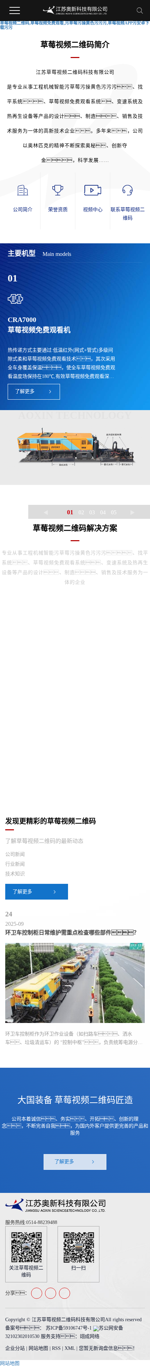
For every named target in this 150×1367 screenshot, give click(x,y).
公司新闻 (15, 854)
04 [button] (103, 512)
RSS (56, 1348)
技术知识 (15, 873)
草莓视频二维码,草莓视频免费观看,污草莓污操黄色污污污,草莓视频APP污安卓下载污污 (74, 25)
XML (70, 1348)
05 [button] (114, 512)
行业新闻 (15, 864)
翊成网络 (89, 1336)
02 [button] (81, 512)
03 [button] (92, 512)
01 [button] (70, 512)
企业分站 (15, 1348)
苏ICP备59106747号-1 (69, 1328)
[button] (45, 512)
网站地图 (39, 1348)
